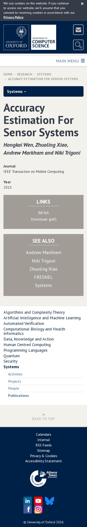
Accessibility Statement (43, 461)
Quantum (11, 355)
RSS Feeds (43, 445)
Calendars (43, 434)
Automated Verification (23, 323)
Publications (18, 395)
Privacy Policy (13, 17)
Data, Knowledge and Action (28, 339)
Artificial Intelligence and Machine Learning (42, 317)
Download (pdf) (43, 219)
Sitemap (43, 450)
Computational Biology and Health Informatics (34, 331)
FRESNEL (43, 277)
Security (10, 361)
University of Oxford (41, 522)
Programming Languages (25, 350)
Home (8, 74)
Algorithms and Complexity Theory (34, 312)
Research (24, 74)
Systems (44, 74)
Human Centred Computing (27, 344)
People (13, 388)
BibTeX (43, 212)
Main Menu (68, 61)
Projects (14, 381)
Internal (43, 439)
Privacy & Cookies (43, 455)
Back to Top (43, 418)
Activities (15, 374)
